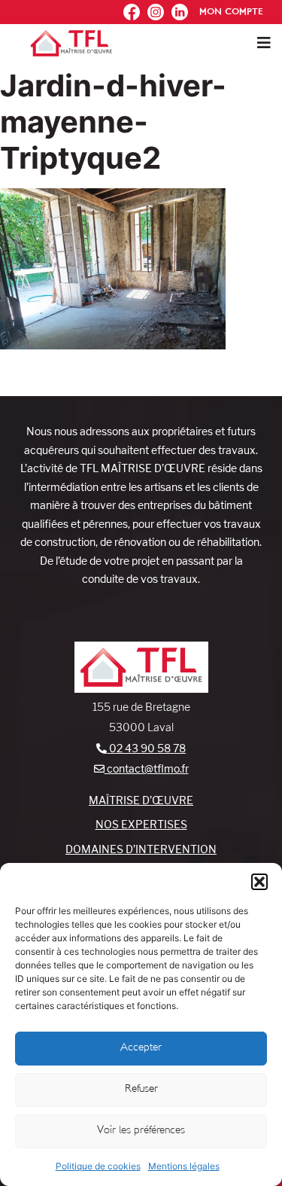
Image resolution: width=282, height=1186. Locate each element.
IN (176, 8)
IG (152, 8)
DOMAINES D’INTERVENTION (141, 849)
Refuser (141, 1089)
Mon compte (231, 12)
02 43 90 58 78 (146, 748)
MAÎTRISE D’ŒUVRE (141, 800)
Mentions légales (184, 1166)
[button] (259, 881)
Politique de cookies (98, 1166)
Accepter (141, 1048)
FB (128, 8)
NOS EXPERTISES (141, 824)
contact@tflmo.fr (147, 768)
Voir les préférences (141, 1131)
